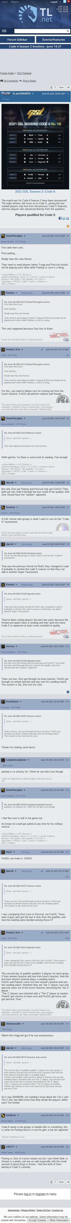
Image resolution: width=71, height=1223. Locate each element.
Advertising (14, 1210)
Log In (5, 2)
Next (61, 87)
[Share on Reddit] (67, 218)
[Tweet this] (63, 218)
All (68, 87)
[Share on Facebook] (60, 218)
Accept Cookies (37, 1220)
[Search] (68, 31)
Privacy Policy (28, 1210)
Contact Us (57, 1210)
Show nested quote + (18, 438)
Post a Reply (29, 81)
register (41, 1194)
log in (27, 1194)
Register (15, 2)
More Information (59, 1220)
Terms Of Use (43, 1210)
